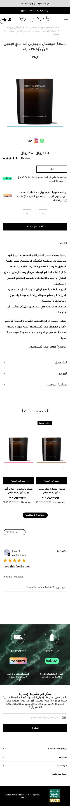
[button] (58, 587)
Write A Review (35, 515)
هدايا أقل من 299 (15, 27)
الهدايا (32, 27)
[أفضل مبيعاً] (51, 447)
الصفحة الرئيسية (50, 27)
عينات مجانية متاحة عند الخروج (35, 10)
